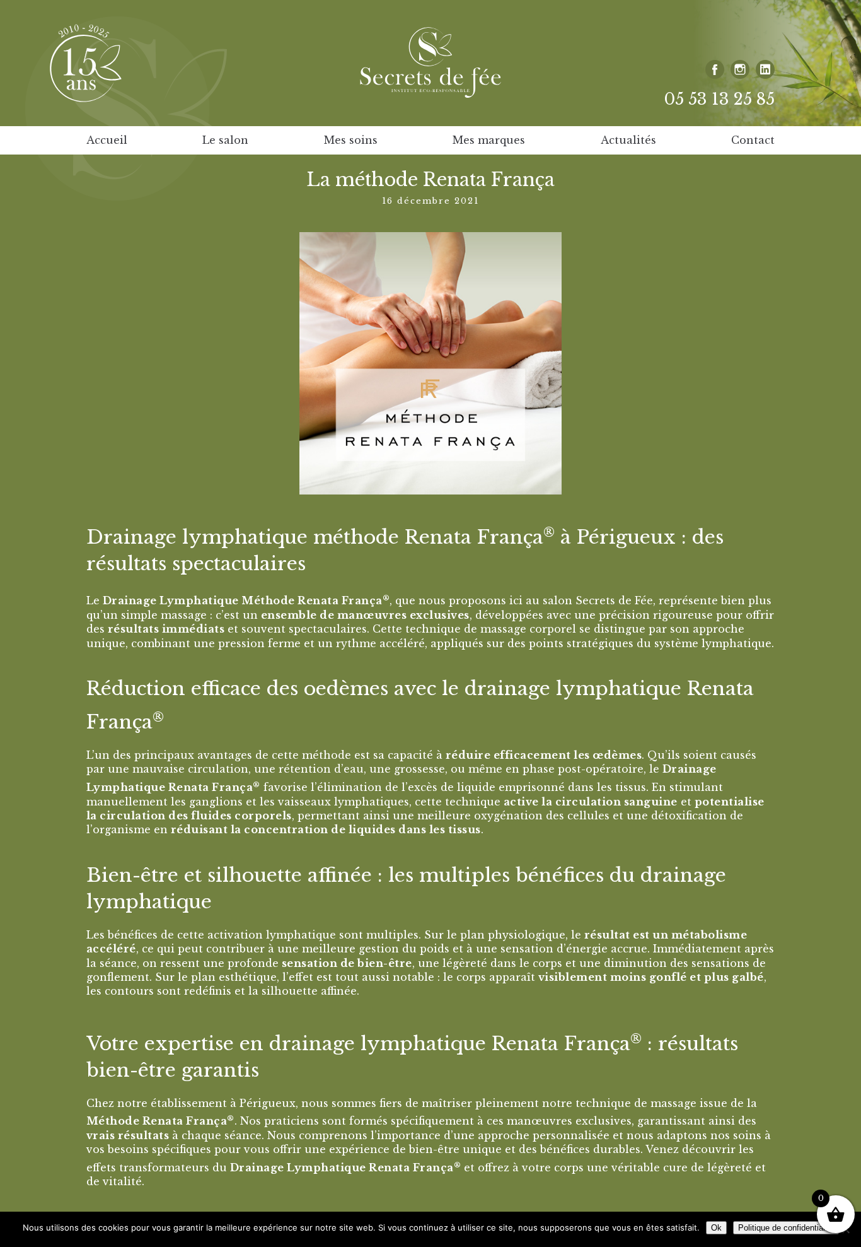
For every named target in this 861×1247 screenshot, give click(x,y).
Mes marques (489, 140)
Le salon (225, 140)
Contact (753, 140)
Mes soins (351, 140)
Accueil (106, 140)
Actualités (628, 140)
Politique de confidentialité (786, 1227)
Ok (716, 1227)
